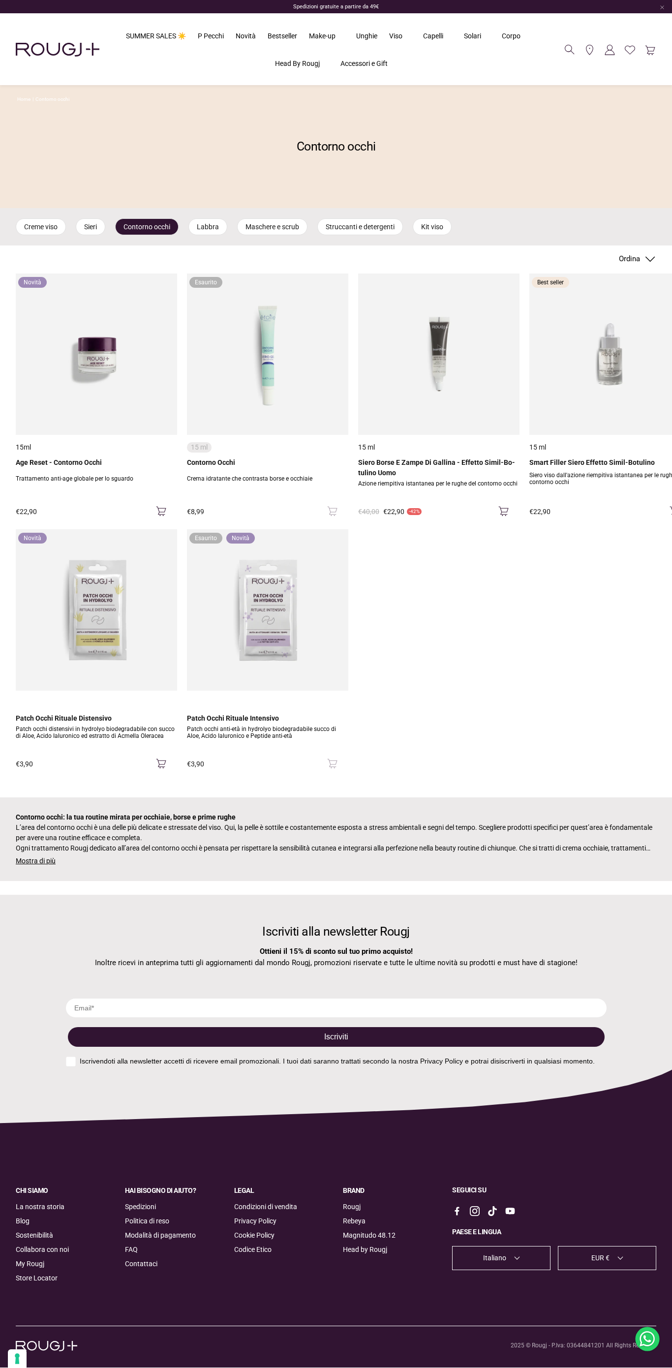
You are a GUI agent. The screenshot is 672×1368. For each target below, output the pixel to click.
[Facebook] (457, 1211)
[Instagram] (475, 1211)
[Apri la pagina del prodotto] (438, 354)
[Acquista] (161, 511)
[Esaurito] (332, 511)
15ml (23, 447)
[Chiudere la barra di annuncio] (662, 7)
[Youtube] (510, 1211)
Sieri (90, 227)
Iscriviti (336, 1037)
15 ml (366, 447)
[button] (570, 50)
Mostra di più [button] (36, 861)
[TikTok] (492, 1211)
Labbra (208, 227)
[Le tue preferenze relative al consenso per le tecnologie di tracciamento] (17, 1358)
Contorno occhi (52, 99)
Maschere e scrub (272, 227)
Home (24, 99)
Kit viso (432, 227)
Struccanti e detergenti (360, 227)
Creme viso (41, 227)
